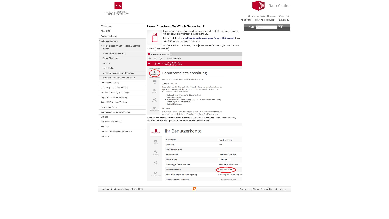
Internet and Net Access (111, 107)
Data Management (109, 41)
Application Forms (109, 36)
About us (246, 20)
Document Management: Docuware (118, 73)
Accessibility (266, 189)
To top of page (280, 189)
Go (280, 27)
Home (253, 16)
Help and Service (265, 20)
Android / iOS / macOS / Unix (114, 102)
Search (263, 16)
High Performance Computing (114, 97)
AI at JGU (105, 31)
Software (105, 126)
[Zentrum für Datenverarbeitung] (194, 7)
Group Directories (110, 58)
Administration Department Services (117, 131)
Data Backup (108, 68)
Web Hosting (106, 136)
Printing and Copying (110, 83)
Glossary (283, 20)
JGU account (106, 26)
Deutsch (285, 16)
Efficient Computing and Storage (115, 92)
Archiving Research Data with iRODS (119, 78)
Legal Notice (253, 189)
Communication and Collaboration (115, 112)
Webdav (106, 63)
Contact (273, 16)
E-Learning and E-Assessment (114, 87)
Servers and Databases (111, 122)
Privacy (242, 189)
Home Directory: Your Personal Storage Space (121, 47)
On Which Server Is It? (115, 53)
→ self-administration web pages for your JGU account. (208, 38)
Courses (104, 117)
